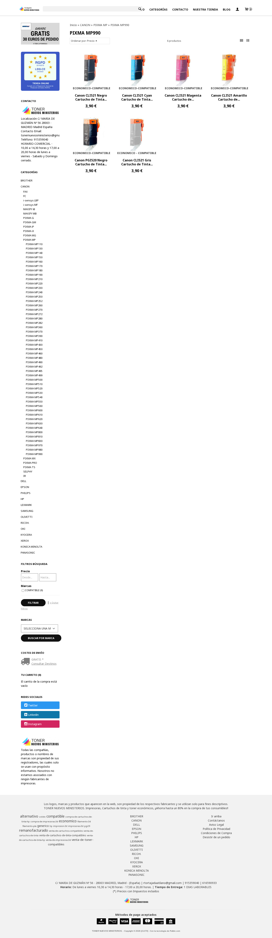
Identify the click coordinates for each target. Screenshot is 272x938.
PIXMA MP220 (34, 283)
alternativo (29, 816)
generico (43, 826)
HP (22, 499)
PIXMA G (28, 218)
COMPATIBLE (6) (34, 590)
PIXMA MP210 (34, 279)
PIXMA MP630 (34, 423)
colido (42, 816)
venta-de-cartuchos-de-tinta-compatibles (62, 835)
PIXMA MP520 (34, 388)
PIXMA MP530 (34, 393)
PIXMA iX (28, 231)
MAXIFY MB (30, 213)
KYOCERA (26, 534)
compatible (55, 816)
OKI (23, 529)
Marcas (26, 586)
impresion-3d (60, 826)
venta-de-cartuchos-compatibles (66, 830)
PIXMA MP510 (34, 384)
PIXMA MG (29, 235)
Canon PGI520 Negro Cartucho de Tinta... (91, 162)
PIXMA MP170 (34, 266)
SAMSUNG (27, 511)
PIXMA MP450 (34, 349)
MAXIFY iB (29, 209)
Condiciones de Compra (216, 833)
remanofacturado (33, 830)
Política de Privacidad (216, 829)
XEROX (25, 540)
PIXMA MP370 (34, 331)
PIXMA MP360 (34, 327)
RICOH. (25, 523)
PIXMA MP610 (34, 414)
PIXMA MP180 (34, 270)
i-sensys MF (30, 205)
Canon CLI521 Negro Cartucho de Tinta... (91, 97)
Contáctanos (216, 820)
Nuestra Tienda (205, 9)
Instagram (35, 724)
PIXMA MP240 (34, 292)
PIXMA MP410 (34, 340)
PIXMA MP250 (34, 296)
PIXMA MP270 (34, 309)
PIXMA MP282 (34, 323)
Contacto (180, 9)
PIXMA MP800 (34, 432)
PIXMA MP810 (34, 436)
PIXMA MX (29, 458)
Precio (25, 571)
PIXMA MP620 (34, 419)
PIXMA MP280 (34, 318)
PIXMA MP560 (34, 406)
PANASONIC (28, 552)
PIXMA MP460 (34, 353)
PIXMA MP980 (34, 449)
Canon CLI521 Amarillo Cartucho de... (229, 97)
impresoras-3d (75, 826)
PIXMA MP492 (34, 366)
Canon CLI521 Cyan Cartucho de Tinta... (137, 97)
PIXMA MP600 (34, 410)
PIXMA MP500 (34, 379)
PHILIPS (25, 493)
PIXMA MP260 (34, 305)
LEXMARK (26, 505)
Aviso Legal (216, 824)
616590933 (209, 883)
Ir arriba (216, 816)
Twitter (33, 705)
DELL (23, 481)
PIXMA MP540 (34, 397)
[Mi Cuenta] (237, 9)
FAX (25, 191)
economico (68, 821)
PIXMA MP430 (34, 344)
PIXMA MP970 (34, 445)
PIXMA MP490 (34, 362)
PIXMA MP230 (34, 288)
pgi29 (87, 826)
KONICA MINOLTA (31, 546)
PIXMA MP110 (34, 244)
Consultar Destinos (44, 663)
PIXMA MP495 (34, 371)
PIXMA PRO (30, 463)
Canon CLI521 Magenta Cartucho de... (183, 97)
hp (51, 826)
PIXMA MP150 (34, 257)
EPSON (25, 487)
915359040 (192, 883)
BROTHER (26, 180)
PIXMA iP (28, 226)
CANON (25, 186)
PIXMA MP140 (34, 253)
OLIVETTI (26, 517)
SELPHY (27, 471)
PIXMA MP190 (34, 274)
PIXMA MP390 (34, 336)
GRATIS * (37, 659)
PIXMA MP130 (34, 248)
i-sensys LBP (31, 200)
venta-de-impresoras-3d (58, 840)
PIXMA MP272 (34, 314)
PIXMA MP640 (34, 428)
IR (24, 476)
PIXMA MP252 (34, 301)
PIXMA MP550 (34, 401)
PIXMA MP (29, 240)
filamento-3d (84, 821)
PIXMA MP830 (34, 441)
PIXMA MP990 (34, 454)
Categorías (158, 9)
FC (24, 196)
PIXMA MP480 (34, 358)
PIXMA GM (29, 222)
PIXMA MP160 (34, 261)
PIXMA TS (29, 467)
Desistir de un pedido (216, 837)
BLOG (226, 9)
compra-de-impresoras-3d (44, 821)
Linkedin (33, 715)
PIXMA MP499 (34, 375)
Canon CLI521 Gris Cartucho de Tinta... (137, 162)
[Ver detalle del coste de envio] (26, 661)
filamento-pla (29, 826)
